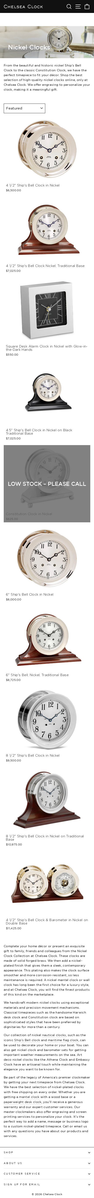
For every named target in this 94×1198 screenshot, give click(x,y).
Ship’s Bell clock (27, 1040)
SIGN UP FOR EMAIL (22, 1184)
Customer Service (22, 1173)
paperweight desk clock (23, 1101)
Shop (8, 1152)
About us (13, 1163)
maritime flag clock (63, 1040)
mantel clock (29, 1096)
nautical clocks (54, 1035)
